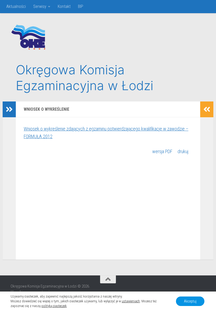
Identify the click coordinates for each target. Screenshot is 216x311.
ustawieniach (131, 301)
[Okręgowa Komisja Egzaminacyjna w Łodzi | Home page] (28, 37)
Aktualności (16, 6)
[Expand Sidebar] (9, 109)
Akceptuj (190, 301)
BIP (80, 6)
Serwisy (39, 6)
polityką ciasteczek (54, 306)
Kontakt (64, 6)
